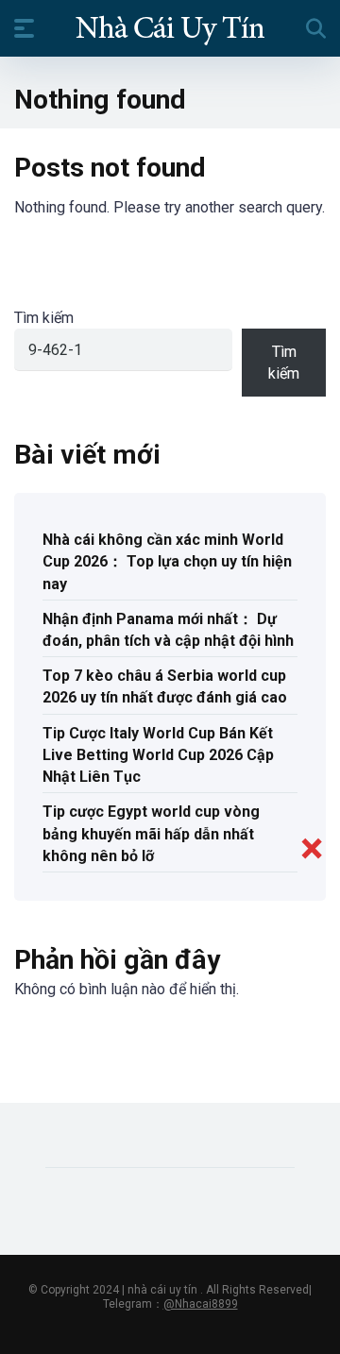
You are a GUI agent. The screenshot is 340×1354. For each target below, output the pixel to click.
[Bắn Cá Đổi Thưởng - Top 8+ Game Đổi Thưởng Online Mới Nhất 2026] (170, 27)
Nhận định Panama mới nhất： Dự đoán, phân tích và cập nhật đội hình (168, 630)
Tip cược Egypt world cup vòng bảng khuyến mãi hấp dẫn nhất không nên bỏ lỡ (151, 833)
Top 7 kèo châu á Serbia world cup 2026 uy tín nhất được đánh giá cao (164, 686)
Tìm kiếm (44, 318)
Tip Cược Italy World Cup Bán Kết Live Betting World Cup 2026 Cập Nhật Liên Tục (158, 755)
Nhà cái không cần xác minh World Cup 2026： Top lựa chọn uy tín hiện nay (167, 561)
